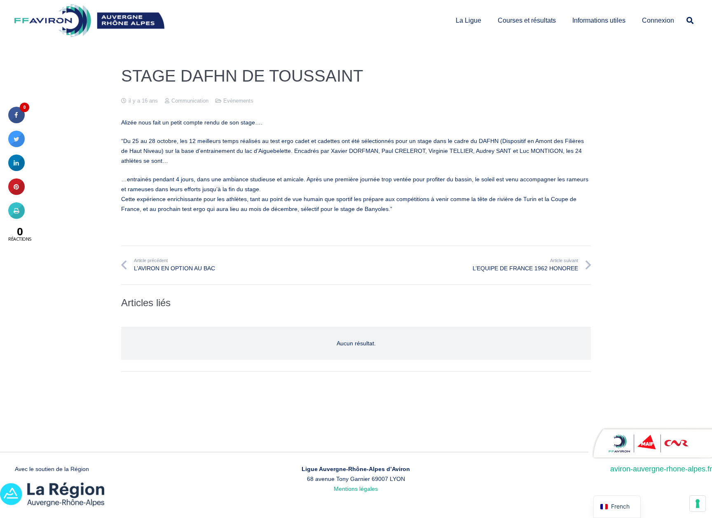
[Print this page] (16, 216)
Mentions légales (356, 488)
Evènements (238, 101)
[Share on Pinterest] (16, 192)
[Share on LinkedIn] (16, 168)
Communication (189, 101)
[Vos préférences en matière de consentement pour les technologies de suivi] (697, 503)
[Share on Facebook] (16, 121)
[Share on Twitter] (16, 145)
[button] (485, 20)
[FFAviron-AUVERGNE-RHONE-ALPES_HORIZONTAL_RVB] (89, 20)
